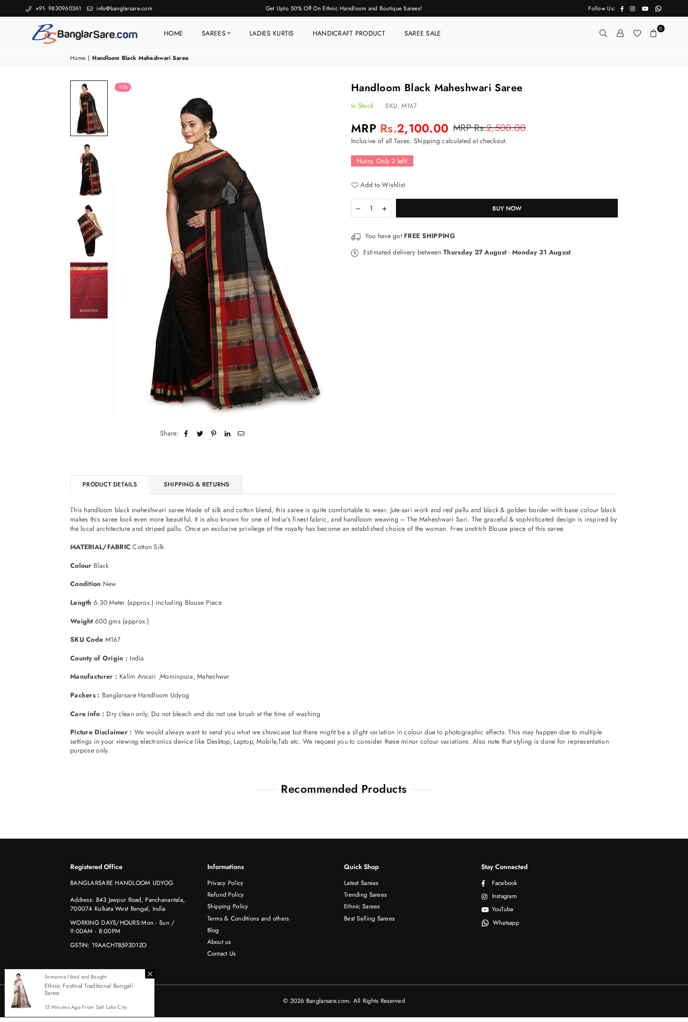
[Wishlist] (637, 33)
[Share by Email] (241, 433)
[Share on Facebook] (186, 433)
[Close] (149, 974)
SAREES (214, 33)
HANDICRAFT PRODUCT (349, 33)
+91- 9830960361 (57, 8)
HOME (173, 33)
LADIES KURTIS (271, 33)
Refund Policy (225, 894)
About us (219, 941)
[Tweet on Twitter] (200, 433)
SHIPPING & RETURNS (197, 484)
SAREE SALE (422, 33)
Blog (213, 930)
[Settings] (620, 33)
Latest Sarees (361, 882)
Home (77, 58)
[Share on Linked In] (227, 433)
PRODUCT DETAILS (109, 484)
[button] (653, 33)
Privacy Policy (225, 882)
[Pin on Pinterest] (213, 433)
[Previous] (125, 248)
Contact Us (221, 953)
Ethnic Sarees (362, 906)
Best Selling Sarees (369, 918)
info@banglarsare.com (123, 8)
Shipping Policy (228, 906)
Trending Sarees (365, 894)
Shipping (427, 140)
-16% (123, 87)
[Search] (603, 33)
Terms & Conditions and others (248, 918)
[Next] (324, 248)
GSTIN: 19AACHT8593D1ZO (108, 945)
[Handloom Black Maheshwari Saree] (89, 108)
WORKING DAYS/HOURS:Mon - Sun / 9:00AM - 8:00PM (122, 926)
